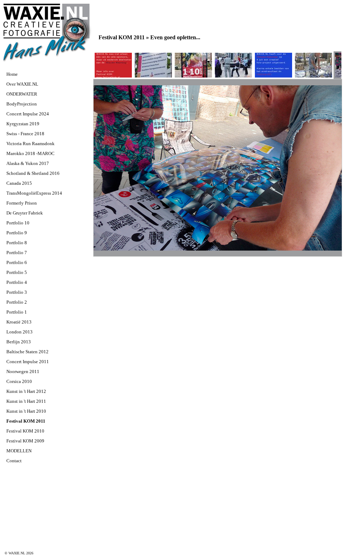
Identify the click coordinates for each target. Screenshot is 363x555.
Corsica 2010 (19, 381)
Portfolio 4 (16, 282)
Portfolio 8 (16, 242)
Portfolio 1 (16, 312)
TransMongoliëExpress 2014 (34, 193)
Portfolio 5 (16, 272)
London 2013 (19, 331)
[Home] (47, 61)
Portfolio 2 (16, 302)
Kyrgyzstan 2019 (22, 123)
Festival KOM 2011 (25, 421)
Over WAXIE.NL (22, 84)
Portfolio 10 (17, 222)
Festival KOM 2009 (25, 441)
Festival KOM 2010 (25, 431)
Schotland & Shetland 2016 (33, 173)
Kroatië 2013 (19, 322)
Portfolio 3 (16, 292)
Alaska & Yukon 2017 (27, 163)
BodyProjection (21, 104)
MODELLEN (19, 450)
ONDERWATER (21, 94)
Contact (14, 460)
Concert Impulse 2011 (27, 361)
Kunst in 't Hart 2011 (26, 401)
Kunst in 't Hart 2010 (26, 411)
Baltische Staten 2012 (27, 351)
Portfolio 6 (16, 262)
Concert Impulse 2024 (27, 113)
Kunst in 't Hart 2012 (26, 391)
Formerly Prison (21, 203)
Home (12, 74)
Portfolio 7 (16, 252)
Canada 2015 (19, 183)
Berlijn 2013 (18, 341)
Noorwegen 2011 (22, 371)
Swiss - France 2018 (25, 133)
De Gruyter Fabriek (24, 213)
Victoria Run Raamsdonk (30, 143)
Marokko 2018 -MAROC (30, 153)
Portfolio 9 (16, 232)
